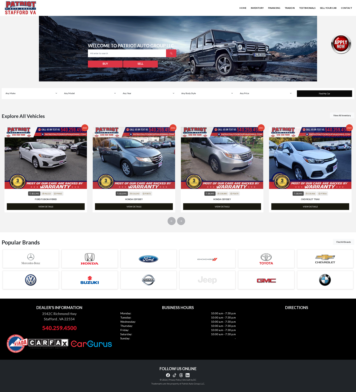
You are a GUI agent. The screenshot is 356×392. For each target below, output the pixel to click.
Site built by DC (189, 379)
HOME (242, 8)
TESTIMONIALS (307, 8)
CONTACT (346, 8)
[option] (45, 169)
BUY (105, 63)
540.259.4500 (59, 328)
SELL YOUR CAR (328, 8)
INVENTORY (257, 8)
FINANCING (274, 8)
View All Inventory (342, 115)
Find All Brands (343, 242)
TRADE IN (290, 8)
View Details (45, 206)
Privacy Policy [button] (175, 379)
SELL (140, 63)
